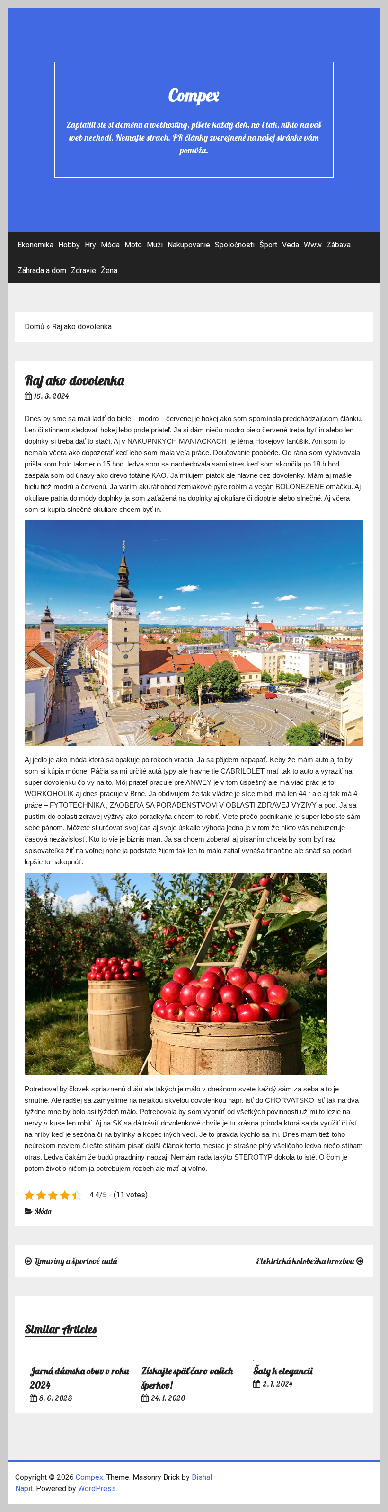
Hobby (69, 244)
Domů (34, 326)
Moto (133, 244)
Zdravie (83, 270)
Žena (109, 270)
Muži (155, 244)
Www (313, 244)
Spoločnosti (235, 244)
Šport (268, 244)
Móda (110, 244)
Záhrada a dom (42, 270)
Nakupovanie (189, 244)
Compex (193, 94)
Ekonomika (35, 244)
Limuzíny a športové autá (75, 1261)
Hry (90, 244)
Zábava (338, 244)
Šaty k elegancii (282, 1371)
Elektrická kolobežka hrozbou (305, 1261)
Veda (290, 244)
